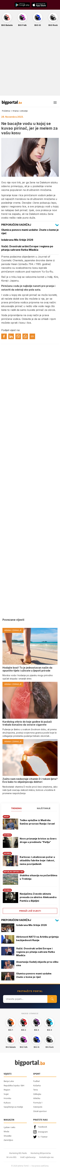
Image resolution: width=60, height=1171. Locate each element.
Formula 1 (37, 1102)
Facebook (42, 1126)
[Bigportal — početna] (12, 102)
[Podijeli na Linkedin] (11, 336)
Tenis (35, 1089)
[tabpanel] (30, 863)
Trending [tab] (16, 808)
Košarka (37, 1085)
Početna (6, 111)
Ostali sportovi (40, 1111)
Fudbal (36, 1081)
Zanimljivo (8, 1140)
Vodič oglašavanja (28, 1157)
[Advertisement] (30, 62)
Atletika (36, 1098)
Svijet (6, 1094)
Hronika (7, 1098)
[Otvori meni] (55, 102)
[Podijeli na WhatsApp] (25, 336)
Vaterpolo (37, 1106)
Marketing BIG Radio (18, 1153)
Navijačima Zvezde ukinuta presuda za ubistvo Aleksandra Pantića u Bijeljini (38, 897)
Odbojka (37, 1094)
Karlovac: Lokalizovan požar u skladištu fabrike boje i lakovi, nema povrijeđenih (37, 860)
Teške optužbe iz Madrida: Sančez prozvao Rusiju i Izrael (37, 822)
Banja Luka (9, 1081)
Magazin (9, 1119)
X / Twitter (43, 1136)
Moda (6, 1131)
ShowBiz (7, 1135)
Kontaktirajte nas (46, 1157)
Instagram (43, 1131)
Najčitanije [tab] (43, 808)
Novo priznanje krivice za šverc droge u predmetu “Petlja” (38, 840)
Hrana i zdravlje (20, 111)
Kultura (7, 1102)
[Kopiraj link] (32, 336)
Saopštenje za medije (13, 1106)
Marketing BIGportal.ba (41, 1153)
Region (7, 1089)
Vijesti (8, 1073)
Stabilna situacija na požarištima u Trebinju (38, 877)
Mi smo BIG (11, 1157)
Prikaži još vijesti (30, 911)
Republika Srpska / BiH (14, 1085)
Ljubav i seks (9, 1127)
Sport (36, 1073)
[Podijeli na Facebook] (4, 336)
